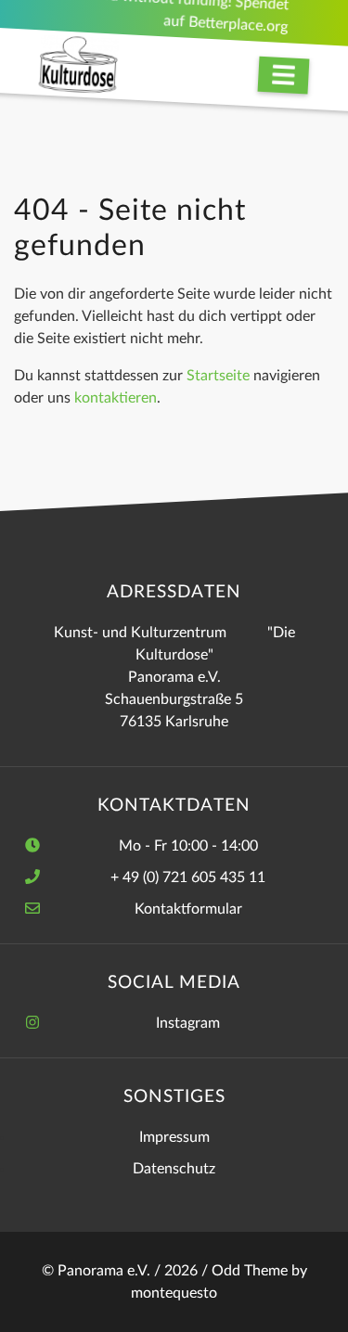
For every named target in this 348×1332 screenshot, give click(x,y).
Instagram (188, 1023)
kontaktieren (115, 398)
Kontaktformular (188, 909)
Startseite (218, 375)
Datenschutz (174, 1168)
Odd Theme (250, 1270)
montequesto (174, 1293)
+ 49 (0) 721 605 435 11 (187, 877)
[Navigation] (284, 76)
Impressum (174, 1137)
